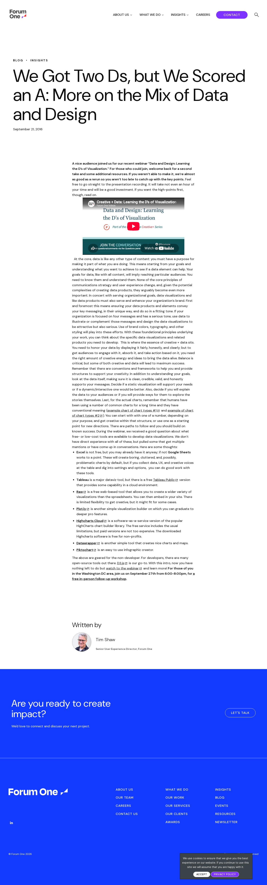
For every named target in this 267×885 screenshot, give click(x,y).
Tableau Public (164, 480)
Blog (219, 797)
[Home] (18, 17)
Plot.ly (81, 509)
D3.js (120, 563)
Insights (178, 15)
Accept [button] (201, 874)
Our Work (174, 797)
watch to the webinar (122, 568)
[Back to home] (38, 795)
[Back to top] (260, 876)
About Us (121, 15)
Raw (79, 492)
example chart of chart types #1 (132, 410)
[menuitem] (126, 14)
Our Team (125, 797)
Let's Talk (240, 713)
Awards (172, 822)
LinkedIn (11, 822)
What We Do (150, 15)
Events (221, 806)
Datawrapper (86, 543)
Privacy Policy (225, 874)
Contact (232, 15)
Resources (225, 814)
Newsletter (226, 822)
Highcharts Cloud (89, 521)
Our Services (177, 806)
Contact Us (127, 814)
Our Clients (176, 814)
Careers (203, 15)
